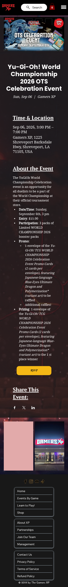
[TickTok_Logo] (43, 481)
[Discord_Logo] (37, 481)
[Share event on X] (24, 407)
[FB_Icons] (25, 481)
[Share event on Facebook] (14, 407)
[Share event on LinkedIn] (33, 407)
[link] (52, 6)
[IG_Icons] (31, 481)
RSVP (34, 370)
